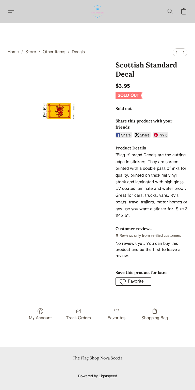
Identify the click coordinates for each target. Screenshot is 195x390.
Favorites (116, 318)
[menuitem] (176, 52)
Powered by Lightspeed (97, 376)
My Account (40, 318)
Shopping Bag (154, 318)
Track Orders (78, 318)
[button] (97, 11)
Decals (78, 52)
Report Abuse (97, 367)
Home (13, 52)
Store (30, 52)
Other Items (54, 52)
